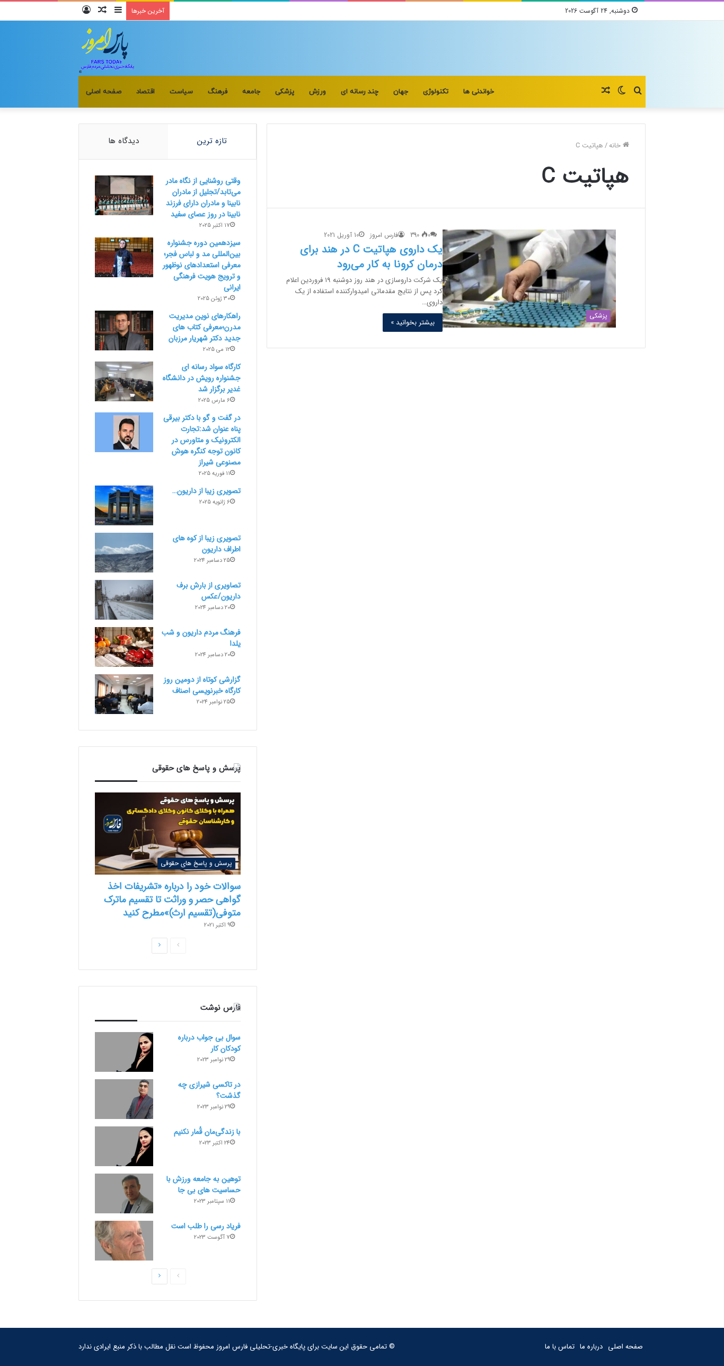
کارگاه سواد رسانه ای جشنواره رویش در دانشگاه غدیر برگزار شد (202, 378)
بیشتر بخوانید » (413, 322)
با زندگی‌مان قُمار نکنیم (207, 1132)
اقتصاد (145, 91)
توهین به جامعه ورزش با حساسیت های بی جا (203, 1184)
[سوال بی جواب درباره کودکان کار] (124, 1052)
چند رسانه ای (359, 91)
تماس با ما (560, 1346)
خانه (616, 145)
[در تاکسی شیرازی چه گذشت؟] (124, 1099)
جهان (400, 91)
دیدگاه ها (123, 141)
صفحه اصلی (103, 91)
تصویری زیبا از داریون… (206, 491)
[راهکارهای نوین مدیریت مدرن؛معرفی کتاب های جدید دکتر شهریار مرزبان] (124, 330)
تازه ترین (212, 141)
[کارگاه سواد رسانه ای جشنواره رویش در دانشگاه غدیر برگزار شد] (124, 381)
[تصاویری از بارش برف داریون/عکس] (124, 600)
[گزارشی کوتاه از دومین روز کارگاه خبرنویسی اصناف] (124, 694)
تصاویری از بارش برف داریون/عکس (208, 590)
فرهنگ (217, 91)
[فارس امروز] (107, 48)
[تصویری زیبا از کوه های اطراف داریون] (124, 552)
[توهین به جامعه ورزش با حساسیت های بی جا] (124, 1193)
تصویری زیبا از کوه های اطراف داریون (207, 543)
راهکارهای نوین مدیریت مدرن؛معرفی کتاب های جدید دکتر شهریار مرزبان (205, 327)
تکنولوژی (435, 91)
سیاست (181, 91)
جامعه (251, 91)
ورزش (317, 91)
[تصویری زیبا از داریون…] (124, 505)
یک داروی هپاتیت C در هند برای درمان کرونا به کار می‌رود (371, 256)
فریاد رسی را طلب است (206, 1226)
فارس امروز (384, 235)
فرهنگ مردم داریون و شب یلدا (201, 638)
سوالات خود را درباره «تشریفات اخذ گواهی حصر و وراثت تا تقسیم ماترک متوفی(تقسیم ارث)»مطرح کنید (172, 899)
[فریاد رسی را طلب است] (124, 1241)
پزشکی (284, 91)
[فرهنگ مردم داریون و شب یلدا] (124, 647)
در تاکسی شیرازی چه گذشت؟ (209, 1090)
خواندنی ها (478, 91)
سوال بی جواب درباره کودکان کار (209, 1043)
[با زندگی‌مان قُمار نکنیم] (124, 1146)
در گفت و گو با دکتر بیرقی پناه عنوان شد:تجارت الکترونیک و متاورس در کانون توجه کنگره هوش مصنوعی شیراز (202, 440)
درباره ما (591, 1346)
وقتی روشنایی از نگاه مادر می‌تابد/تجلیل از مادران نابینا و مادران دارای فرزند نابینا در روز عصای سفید (203, 197)
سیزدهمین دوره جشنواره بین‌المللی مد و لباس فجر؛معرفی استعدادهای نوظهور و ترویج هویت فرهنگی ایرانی (202, 265)
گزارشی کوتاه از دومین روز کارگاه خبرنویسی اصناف (202, 685)
